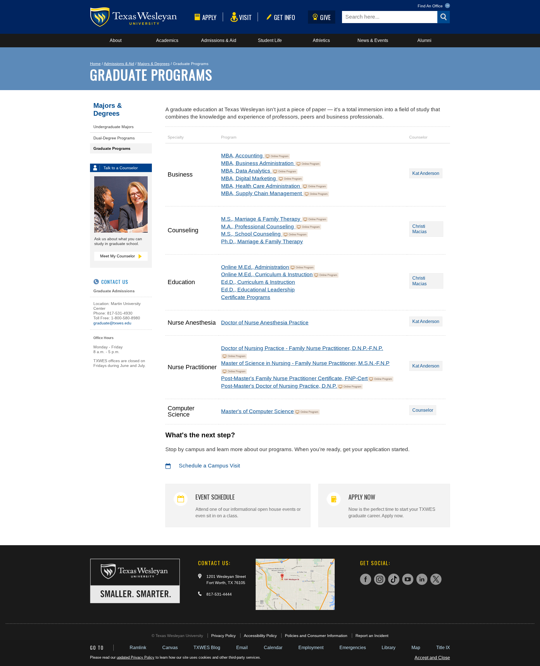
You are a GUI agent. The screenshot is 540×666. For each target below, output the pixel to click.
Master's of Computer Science (257, 411)
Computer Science (181, 411)
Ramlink (138, 647)
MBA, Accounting (242, 156)
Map (415, 647)
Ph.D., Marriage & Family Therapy (262, 241)
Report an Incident (372, 635)
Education (181, 282)
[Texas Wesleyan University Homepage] (141, 17)
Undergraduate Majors (113, 126)
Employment (310, 647)
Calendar (273, 647)
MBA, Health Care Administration (261, 186)
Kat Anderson (425, 173)
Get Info (284, 17)
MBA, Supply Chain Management (262, 193)
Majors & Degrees (154, 63)
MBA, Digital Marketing (249, 178)
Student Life (270, 40)
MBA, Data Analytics (246, 171)
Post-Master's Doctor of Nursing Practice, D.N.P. (279, 386)
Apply (209, 17)
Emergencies (352, 647)
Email (242, 647)
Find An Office (431, 6)
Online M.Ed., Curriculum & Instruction (267, 274)
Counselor (422, 410)
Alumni (424, 40)
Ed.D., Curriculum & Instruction (258, 282)
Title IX (443, 647)
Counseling (183, 230)
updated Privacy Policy (135, 657)
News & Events (372, 40)
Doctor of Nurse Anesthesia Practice (265, 323)
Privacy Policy (223, 635)
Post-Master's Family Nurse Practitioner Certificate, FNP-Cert (294, 378)
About (116, 40)
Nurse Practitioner (192, 367)
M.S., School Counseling (251, 234)
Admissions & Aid (218, 40)
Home (95, 63)
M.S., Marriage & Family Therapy (261, 219)
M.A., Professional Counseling (258, 227)
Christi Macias (419, 229)
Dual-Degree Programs (114, 138)
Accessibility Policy (260, 635)
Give (325, 17)
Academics (167, 40)
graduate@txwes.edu (112, 323)
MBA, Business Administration (258, 163)
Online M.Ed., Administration (255, 267)
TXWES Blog (207, 647)
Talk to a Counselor (121, 168)
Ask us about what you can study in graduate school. (118, 241)
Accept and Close (432, 657)
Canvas (170, 647)
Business (180, 174)
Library (388, 647)
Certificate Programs (245, 297)
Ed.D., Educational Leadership (258, 290)
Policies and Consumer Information (316, 635)
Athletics (321, 40)
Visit (245, 17)
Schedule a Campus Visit (209, 466)
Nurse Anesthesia (192, 322)
